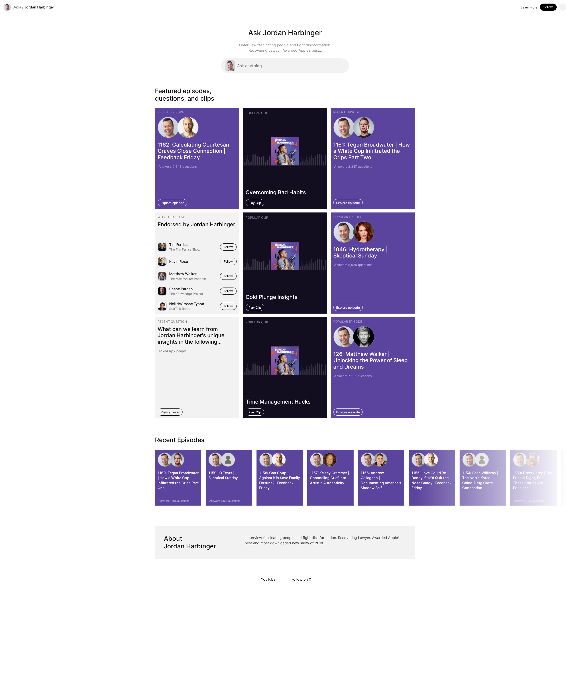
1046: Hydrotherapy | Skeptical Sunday (360, 252)
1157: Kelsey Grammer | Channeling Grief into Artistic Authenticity (329, 478)
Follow (548, 7)
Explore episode (172, 202)
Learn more (529, 7)
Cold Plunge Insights (271, 297)
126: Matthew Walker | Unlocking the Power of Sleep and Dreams (370, 360)
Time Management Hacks (278, 401)
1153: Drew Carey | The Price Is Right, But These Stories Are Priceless (532, 480)
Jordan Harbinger (39, 7)
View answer (170, 412)
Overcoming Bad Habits (276, 192)
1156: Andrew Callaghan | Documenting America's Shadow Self (381, 480)
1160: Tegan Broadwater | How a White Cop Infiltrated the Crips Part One (178, 480)
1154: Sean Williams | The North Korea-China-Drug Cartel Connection (480, 480)
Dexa (16, 7)
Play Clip (254, 202)
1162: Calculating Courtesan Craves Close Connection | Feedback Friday (193, 151)
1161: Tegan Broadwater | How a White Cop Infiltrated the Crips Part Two (371, 151)
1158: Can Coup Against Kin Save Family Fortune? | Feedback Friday (279, 480)
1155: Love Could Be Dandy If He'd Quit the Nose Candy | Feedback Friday (431, 480)
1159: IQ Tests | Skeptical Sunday (223, 475)
